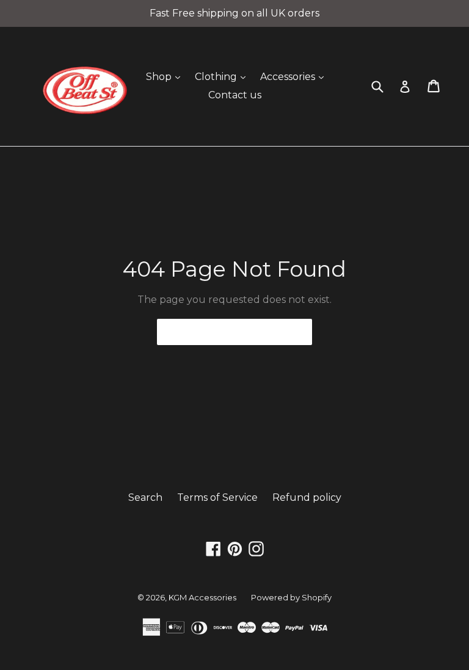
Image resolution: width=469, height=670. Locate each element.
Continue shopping (225, 331)
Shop (166, 76)
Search (145, 497)
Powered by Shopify (291, 597)
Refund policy (306, 497)
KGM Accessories (202, 597)
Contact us (234, 95)
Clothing (223, 76)
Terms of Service (217, 497)
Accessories (295, 76)
